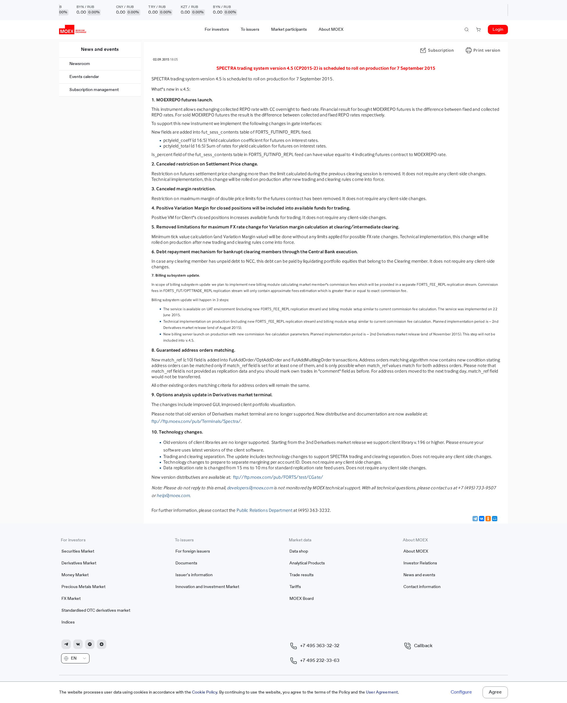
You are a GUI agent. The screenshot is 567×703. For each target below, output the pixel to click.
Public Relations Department (265, 510)
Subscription (441, 50)
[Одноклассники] (488, 518)
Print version (486, 50)
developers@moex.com (250, 488)
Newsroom (79, 64)
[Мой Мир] (494, 518)
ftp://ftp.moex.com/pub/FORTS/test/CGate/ (278, 477)
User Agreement (382, 692)
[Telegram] (475, 518)
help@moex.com (173, 495)
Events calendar (84, 77)
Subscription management (94, 90)
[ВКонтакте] (481, 518)
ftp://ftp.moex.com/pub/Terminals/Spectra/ (196, 421)
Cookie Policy (204, 692)
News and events (100, 49)
